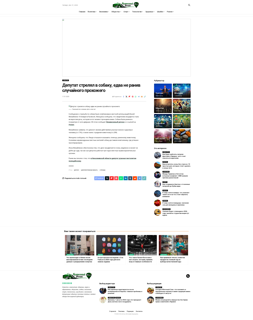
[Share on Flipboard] (129, 96)
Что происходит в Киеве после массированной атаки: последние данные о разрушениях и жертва (79, 260)
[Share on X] (126, 96)
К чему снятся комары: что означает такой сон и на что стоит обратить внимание (175, 194)
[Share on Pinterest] (132, 96)
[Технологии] (163, 121)
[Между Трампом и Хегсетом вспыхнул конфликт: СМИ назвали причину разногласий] (157, 174)
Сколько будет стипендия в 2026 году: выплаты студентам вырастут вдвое (175, 213)
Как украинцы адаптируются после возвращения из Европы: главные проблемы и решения (125, 291)
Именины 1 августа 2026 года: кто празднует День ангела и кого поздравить (124, 301)
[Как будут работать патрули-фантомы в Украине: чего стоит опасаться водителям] (157, 155)
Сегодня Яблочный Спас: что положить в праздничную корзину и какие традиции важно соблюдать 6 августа (172, 291)
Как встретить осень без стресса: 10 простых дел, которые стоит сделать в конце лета (176, 166)
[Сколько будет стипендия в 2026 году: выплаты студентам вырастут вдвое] (157, 212)
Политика (159, 93)
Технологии (160, 123)
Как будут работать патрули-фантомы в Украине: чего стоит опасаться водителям (174, 156)
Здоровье (178, 123)
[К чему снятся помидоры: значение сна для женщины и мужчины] (157, 202)
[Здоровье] (182, 121)
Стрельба (102, 170)
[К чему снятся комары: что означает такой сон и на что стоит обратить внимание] (157, 193)
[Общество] (163, 106)
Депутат (76, 170)
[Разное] (182, 136)
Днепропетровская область (89, 170)
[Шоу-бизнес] (163, 136)
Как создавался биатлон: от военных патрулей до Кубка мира (176, 185)
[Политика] (163, 91)
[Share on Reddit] (135, 178)
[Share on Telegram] (138, 96)
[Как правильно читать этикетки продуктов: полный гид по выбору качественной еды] (173, 245)
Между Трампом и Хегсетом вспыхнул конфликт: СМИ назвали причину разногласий (175, 176)
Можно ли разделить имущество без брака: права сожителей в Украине (171, 301)
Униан (71, 125)
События (65, 80)
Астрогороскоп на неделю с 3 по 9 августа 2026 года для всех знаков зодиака (110, 260)
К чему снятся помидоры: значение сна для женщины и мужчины (175, 204)
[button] (189, 5)
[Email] (141, 96)
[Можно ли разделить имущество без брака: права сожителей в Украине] (150, 299)
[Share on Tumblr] (130, 178)
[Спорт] (182, 106)
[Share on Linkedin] (126, 178)
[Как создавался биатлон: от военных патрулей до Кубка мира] (157, 184)
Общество (160, 108)
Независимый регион (115, 122)
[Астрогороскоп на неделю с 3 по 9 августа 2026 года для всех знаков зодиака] (111, 245)
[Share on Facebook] (123, 96)
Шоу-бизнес (160, 139)
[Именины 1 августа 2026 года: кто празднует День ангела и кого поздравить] (102, 299)
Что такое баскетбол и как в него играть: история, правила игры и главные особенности (140, 260)
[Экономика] (182, 91)
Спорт (176, 108)
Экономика (178, 93)
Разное (177, 139)
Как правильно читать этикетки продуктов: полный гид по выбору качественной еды (172, 260)
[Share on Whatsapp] (135, 96)
